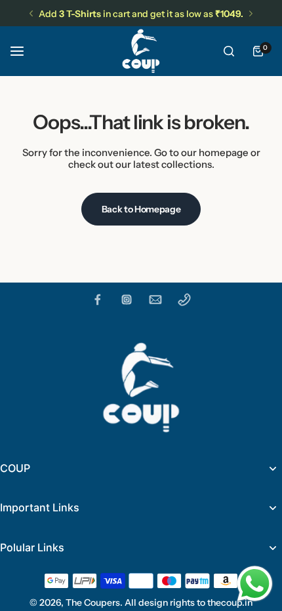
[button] (31, 13)
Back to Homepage (141, 209)
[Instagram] (126, 299)
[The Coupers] (141, 51)
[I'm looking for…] (228, 51)
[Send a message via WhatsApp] (254, 583)
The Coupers (93, 602)
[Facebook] (97, 299)
